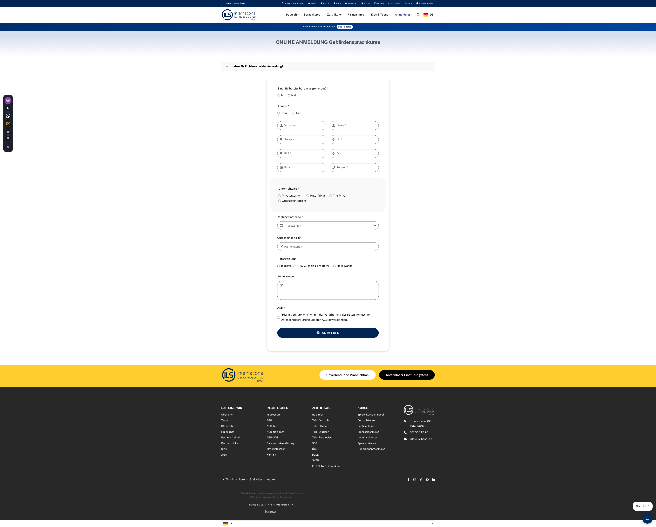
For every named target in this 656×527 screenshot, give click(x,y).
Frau (284, 113)
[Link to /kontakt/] (8, 123)
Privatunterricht (292, 195)
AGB (281, 307)
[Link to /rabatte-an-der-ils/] (8, 131)
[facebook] (408, 479)
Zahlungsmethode (290, 217)
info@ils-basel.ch (420, 439)
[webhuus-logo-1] (271, 511)
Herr (297, 113)
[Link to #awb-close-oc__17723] (8, 146)
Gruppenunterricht (294, 200)
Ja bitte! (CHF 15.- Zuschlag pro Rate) (305, 265)
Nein (294, 95)
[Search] (418, 15)
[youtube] (427, 479)
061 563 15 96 (418, 432)
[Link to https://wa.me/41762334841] (8, 115)
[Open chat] (647, 518)
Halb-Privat (317, 195)
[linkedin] (433, 479)
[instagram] (414, 479)
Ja (282, 95)
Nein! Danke (345, 265)
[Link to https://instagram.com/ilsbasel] (8, 100)
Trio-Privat (339, 195)
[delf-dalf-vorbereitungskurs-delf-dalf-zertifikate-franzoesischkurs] (243, 368)
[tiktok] (421, 479)
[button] (328, 66)
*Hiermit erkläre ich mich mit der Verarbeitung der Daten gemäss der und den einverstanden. (326, 317)
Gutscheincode (287, 237)
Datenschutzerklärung (295, 319)
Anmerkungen (286, 276)
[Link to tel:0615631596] (8, 108)
